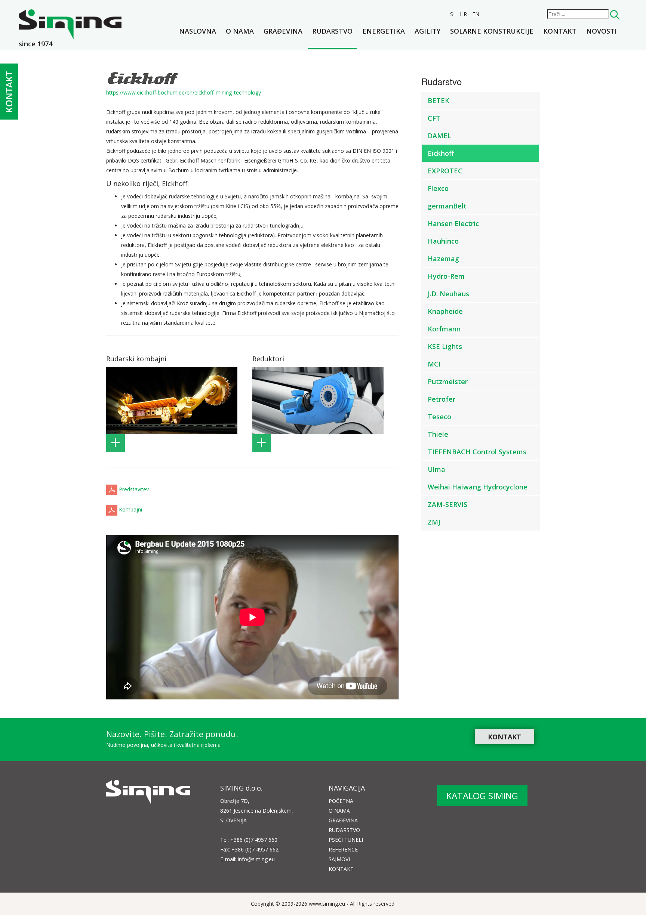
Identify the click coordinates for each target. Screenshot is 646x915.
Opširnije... (115, 443)
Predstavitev (134, 489)
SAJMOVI (339, 859)
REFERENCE (343, 849)
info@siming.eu (256, 859)
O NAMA (339, 810)
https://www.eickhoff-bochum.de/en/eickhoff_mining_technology (183, 92)
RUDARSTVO (344, 830)
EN (475, 14)
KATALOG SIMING (482, 795)
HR (464, 14)
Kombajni (130, 509)
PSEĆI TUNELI (346, 839)
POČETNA (341, 800)
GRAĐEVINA (343, 820)
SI (453, 14)
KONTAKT (504, 736)
